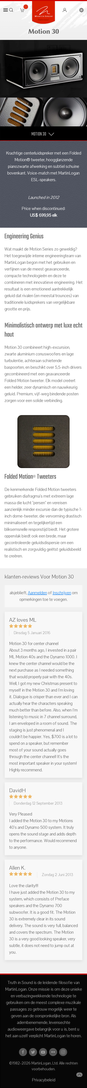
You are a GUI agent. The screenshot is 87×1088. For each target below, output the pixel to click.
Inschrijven (62, 593)
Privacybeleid (43, 1080)
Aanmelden (37, 593)
